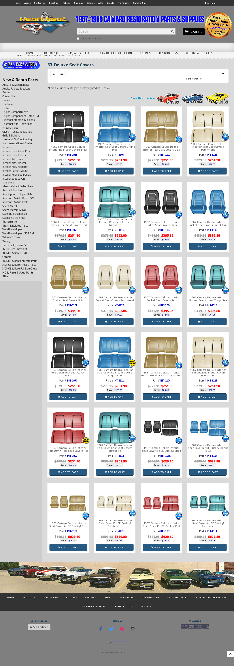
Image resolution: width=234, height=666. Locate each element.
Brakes (6, 92)
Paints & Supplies (12, 190)
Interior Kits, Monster (15, 166)
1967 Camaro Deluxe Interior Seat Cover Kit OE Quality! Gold (68, 524)
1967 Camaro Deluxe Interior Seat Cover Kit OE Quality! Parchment (115, 523)
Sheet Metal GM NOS (14, 209)
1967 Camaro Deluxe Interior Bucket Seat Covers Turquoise (208, 298)
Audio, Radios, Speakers (16, 88)
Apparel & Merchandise (15, 84)
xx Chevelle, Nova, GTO (15, 245)
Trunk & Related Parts (15, 225)
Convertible (9, 96)
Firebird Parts (10, 127)
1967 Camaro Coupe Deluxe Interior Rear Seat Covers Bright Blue (115, 147)
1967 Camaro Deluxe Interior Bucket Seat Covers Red (162, 298)
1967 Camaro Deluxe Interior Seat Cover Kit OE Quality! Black (161, 449)
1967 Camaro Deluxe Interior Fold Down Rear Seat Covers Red (68, 449)
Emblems (8, 108)
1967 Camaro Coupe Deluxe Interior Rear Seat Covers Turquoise (115, 222)
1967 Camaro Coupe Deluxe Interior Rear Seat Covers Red (68, 223)
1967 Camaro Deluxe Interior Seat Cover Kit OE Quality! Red (161, 524)
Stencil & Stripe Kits (13, 217)
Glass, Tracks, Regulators (17, 131)
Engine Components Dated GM (20, 115)
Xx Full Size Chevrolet (14, 249)
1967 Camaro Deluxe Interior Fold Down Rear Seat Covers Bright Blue (115, 372)
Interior (6, 147)
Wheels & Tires (11, 237)
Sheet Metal (9, 206)
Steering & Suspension (15, 213)
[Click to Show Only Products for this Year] (168, 98)
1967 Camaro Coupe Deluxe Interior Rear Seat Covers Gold (161, 148)
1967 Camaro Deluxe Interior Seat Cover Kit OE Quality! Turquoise (208, 523)
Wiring (6, 241)
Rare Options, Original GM (17, 194)
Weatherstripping (12, 229)
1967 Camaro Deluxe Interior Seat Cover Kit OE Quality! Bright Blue (208, 448)
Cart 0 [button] (196, 31)
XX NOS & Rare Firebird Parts (19, 264)
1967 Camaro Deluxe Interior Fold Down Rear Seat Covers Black (68, 372)
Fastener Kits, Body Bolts (17, 123)
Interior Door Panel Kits (16, 151)
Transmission (10, 221)
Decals (6, 100)
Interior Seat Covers (13, 178)
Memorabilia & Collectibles (17, 186)
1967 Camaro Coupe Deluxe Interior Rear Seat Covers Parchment (208, 147)
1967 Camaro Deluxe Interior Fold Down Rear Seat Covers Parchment (208, 372)
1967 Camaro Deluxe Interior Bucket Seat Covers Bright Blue (208, 223)
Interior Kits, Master (14, 162)
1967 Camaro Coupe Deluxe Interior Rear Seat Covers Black (68, 148)
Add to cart (69, 171)
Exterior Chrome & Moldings (18, 119)
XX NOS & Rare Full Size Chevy (19, 268)
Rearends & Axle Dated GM (18, 198)
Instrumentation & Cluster (17, 143)
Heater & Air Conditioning (17, 139)
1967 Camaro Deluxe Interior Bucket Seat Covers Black (162, 223)
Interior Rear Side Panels (16, 174)
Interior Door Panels (14, 155)
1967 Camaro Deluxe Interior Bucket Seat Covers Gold (68, 298)
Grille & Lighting (11, 135)
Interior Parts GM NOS (15, 170)
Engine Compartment (15, 111)
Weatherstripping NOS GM (18, 233)
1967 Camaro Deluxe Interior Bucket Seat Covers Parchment (115, 298)
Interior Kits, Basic (13, 159)
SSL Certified (40, 627)
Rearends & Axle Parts (15, 202)
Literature (8, 182)
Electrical (7, 104)
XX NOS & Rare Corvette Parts (19, 260)
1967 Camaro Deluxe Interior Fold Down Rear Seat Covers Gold (161, 374)
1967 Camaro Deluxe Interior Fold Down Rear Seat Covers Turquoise (115, 448)
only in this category (90, 38)
